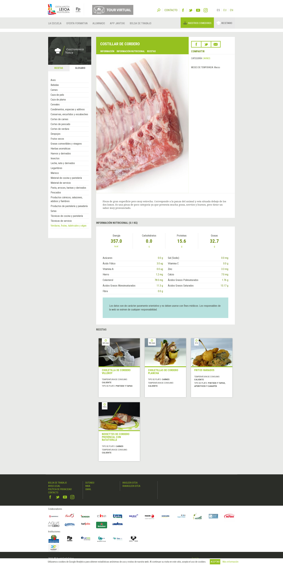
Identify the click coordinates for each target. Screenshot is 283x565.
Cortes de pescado (60, 124)
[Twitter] (191, 10)
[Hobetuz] (101, 538)
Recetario (226, 23)
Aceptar (215, 561)
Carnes (54, 89)
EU (224, 10)
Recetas (151, 51)
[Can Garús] (197, 516)
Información (107, 51)
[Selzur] (133, 516)
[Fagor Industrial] (149, 516)
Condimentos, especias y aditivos (68, 109)
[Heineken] (85, 516)
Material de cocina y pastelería (66, 177)
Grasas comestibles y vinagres (66, 143)
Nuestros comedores (199, 23)
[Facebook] (183, 10)
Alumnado (99, 23)
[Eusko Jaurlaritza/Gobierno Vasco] (53, 538)
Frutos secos (57, 138)
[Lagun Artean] (181, 516)
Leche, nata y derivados (63, 163)
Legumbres (56, 168)
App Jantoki (117, 23)
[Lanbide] (85, 538)
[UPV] (133, 538)
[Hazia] (69, 516)
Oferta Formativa (77, 23)
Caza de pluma (58, 99)
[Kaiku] (117, 516)
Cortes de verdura (60, 128)
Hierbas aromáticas (60, 148)
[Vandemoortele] (165, 516)
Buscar (158, 9)
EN (231, 10)
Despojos (55, 133)
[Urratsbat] (53, 548)
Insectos (55, 158)
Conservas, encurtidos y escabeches (69, 114)
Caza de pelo (57, 94)
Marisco (55, 173)
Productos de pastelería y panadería (69, 206)
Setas (54, 211)
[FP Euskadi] (69, 538)
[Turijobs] (85, 524)
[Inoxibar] (229, 516)
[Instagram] (206, 10)
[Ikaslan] (117, 538)
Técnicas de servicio (61, 220)
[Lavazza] (117, 523)
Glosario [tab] (80, 68)
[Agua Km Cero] (53, 524)
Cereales (55, 104)
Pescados (56, 192)
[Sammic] (53, 516)
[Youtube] (198, 10)
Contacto (53, 492)
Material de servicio (61, 182)
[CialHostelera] (101, 516)
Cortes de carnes (59, 119)
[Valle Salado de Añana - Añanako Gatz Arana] (213, 516)
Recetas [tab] (58, 68)
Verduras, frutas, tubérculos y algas (68, 225)
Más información (230, 561)
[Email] (215, 44)
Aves (53, 80)
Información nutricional (131, 51)
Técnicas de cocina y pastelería (67, 216)
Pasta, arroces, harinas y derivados (68, 187)
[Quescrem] (69, 525)
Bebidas (55, 85)
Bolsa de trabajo (140, 23)
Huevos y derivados (61, 153)
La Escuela (54, 23)
